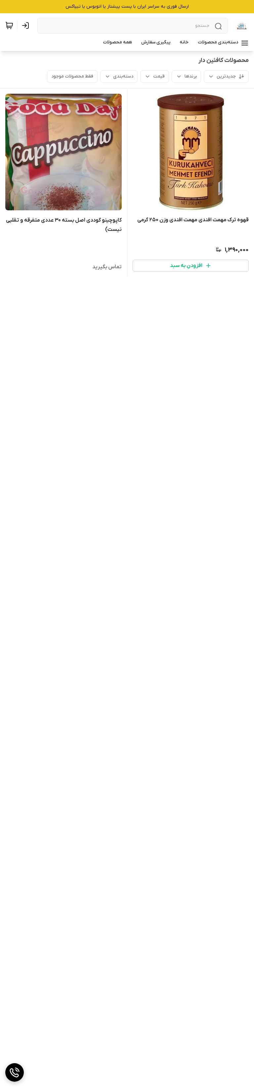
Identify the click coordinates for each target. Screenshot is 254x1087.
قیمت (159, 76)
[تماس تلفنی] (14, 1072)
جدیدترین (226, 76)
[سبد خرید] (9, 25)
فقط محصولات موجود (72, 76)
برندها (191, 76)
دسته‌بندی (123, 76)
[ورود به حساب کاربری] (26, 25)
